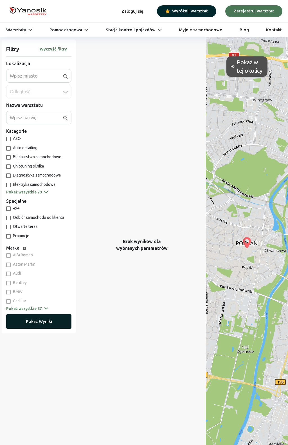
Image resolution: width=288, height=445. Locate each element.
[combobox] (36, 75)
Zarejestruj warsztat (254, 10)
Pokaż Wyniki (39, 321)
